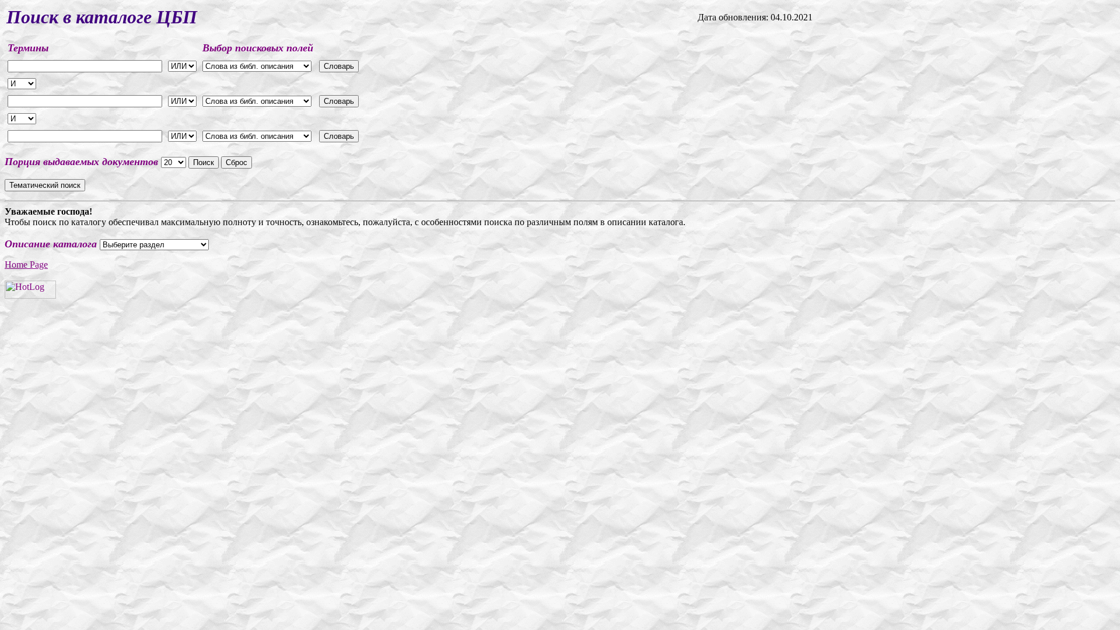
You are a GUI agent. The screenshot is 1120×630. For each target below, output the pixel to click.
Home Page (26, 265)
